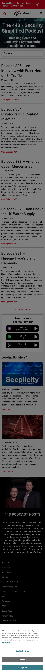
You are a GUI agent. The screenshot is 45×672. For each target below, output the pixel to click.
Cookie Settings (22, 651)
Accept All (22, 668)
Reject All (22, 659)
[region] (22, 648)
